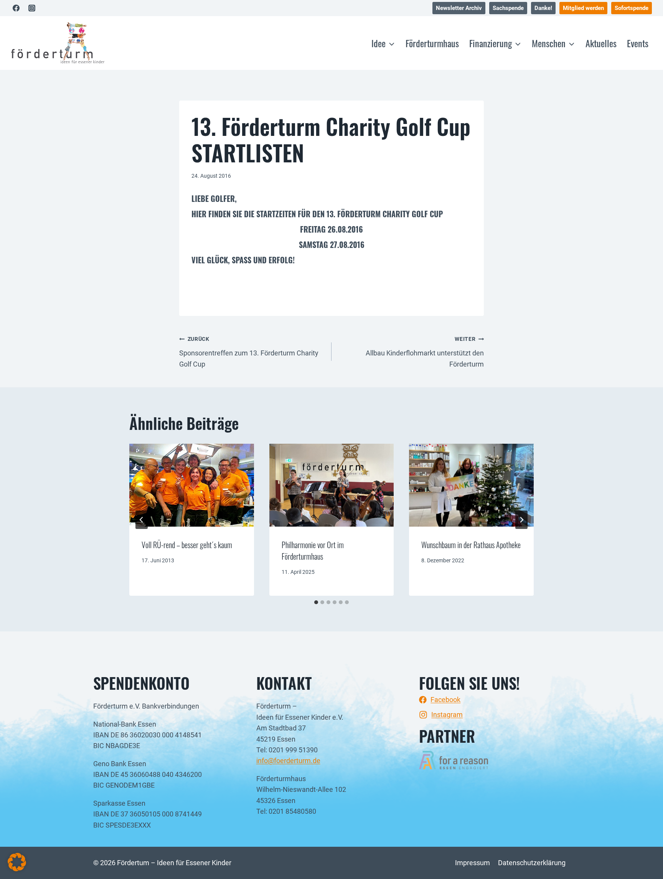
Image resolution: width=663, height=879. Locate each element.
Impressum (472, 863)
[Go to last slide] (141, 520)
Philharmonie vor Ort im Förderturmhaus (313, 550)
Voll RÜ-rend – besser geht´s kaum (187, 544)
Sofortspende (631, 8)
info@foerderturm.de (288, 761)
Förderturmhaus (432, 43)
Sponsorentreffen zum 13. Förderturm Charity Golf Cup (248, 352)
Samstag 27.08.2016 (331, 244)
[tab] (316, 602)
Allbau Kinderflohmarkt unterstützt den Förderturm (425, 352)
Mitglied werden (583, 8)
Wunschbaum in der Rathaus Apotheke (471, 544)
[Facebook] (16, 8)
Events (637, 43)
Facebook (445, 700)
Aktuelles (601, 43)
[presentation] (191, 485)
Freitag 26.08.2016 (331, 229)
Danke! (543, 8)
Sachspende (508, 8)
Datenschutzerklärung (532, 863)
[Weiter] (521, 520)
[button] (17, 862)
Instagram (447, 714)
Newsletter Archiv (459, 8)
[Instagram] (32, 8)
